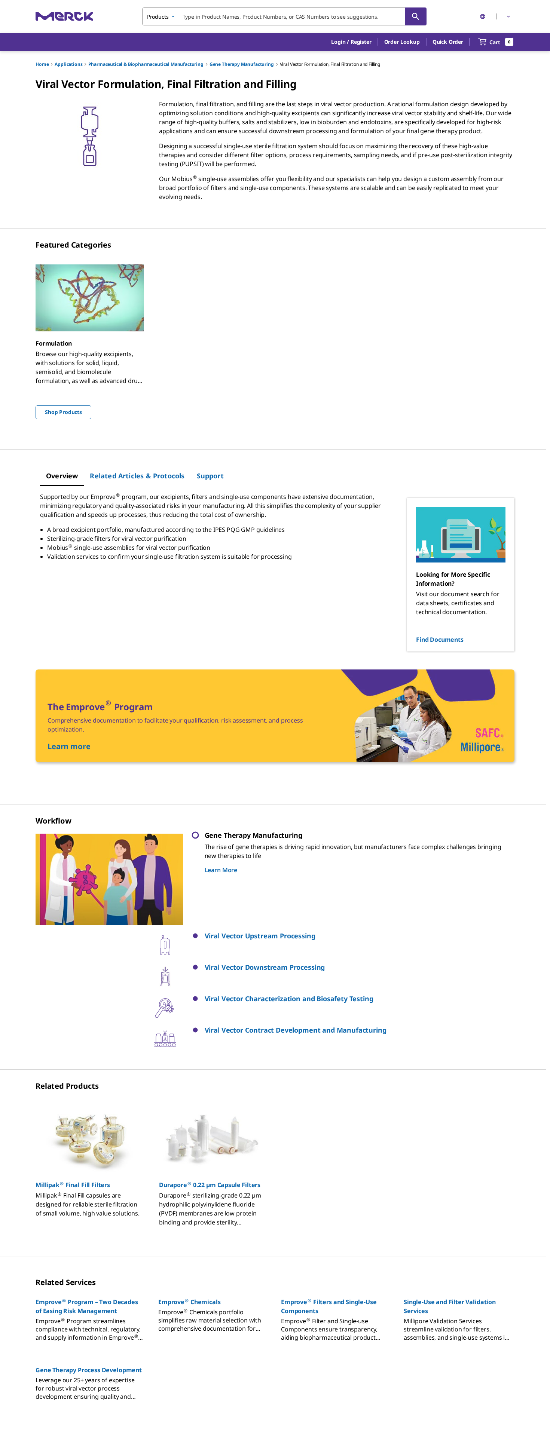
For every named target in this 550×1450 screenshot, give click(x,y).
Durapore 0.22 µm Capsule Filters (209, 1184)
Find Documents (440, 639)
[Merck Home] (64, 16)
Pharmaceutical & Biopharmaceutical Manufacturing (145, 64)
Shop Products (63, 412)
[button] (351, 42)
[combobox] (284, 16)
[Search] (416, 16)
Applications (68, 64)
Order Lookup (402, 41)
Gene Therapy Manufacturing (242, 64)
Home (42, 64)
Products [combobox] (158, 16)
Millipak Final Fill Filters (73, 1184)
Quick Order (448, 41)
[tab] (62, 475)
